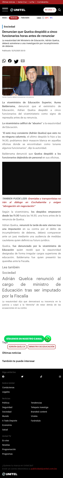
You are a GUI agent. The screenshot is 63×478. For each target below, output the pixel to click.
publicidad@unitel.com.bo (44, 469)
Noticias (14, 18)
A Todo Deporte (9, 421)
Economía (7, 425)
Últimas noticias (8, 2)
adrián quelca (17, 347)
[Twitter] (16, 61)
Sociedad (6, 412)
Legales (6, 392)
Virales (34, 416)
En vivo (49, 10)
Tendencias (36, 403)
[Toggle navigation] (5, 10)
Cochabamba (42, 2)
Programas (7, 454)
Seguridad (7, 407)
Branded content (39, 412)
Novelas (6, 445)
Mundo (5, 416)
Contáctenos (8, 388)
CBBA (39, 18)
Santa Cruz (22, 2)
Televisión (25, 18)
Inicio (4, 18)
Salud (5, 430)
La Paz (31, 2)
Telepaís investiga (39, 407)
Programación (9, 449)
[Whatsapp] (4, 61)
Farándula (36, 421)
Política (5, 403)
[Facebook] (10, 61)
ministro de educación (41, 347)
